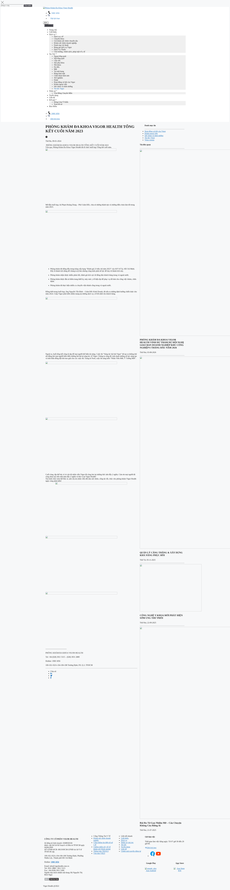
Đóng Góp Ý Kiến (61, 102)
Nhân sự (52, 91)
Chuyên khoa (59, 39)
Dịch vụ (52, 34)
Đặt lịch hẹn (55, 18)
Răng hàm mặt (59, 73)
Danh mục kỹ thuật (61, 45)
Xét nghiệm (58, 78)
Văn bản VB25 (99, 853)
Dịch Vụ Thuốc (60, 49)
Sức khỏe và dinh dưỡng (63, 86)
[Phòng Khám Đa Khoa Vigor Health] (58, 8)
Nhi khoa (57, 65)
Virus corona (149, 140)
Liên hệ (52, 97)
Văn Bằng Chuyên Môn (63, 93)
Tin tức (123, 845)
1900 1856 (55, 13)
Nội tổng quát (59, 58)
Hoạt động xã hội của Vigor (64, 82)
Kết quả (52, 100)
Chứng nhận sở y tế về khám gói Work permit (102, 848)
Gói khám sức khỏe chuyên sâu (66, 41)
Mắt (55, 69)
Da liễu (56, 67)
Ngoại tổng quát (60, 56)
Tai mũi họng (59, 71)
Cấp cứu (57, 61)
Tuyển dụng (53, 95)
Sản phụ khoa (59, 63)
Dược (56, 80)
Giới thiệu (53, 32)
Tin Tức (52, 54)
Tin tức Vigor (59, 89)
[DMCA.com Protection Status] (51, 880)
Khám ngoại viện (60, 84)
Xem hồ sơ (58, 104)
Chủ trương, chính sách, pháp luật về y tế (69, 52)
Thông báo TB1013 (101, 851)
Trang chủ (53, 30)
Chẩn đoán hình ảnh (61, 76)
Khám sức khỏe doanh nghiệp (65, 43)
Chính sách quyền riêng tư (131, 851)
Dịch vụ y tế (58, 37)
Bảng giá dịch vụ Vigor (63, 47)
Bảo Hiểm (53, 106)
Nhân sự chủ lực (127, 843)
